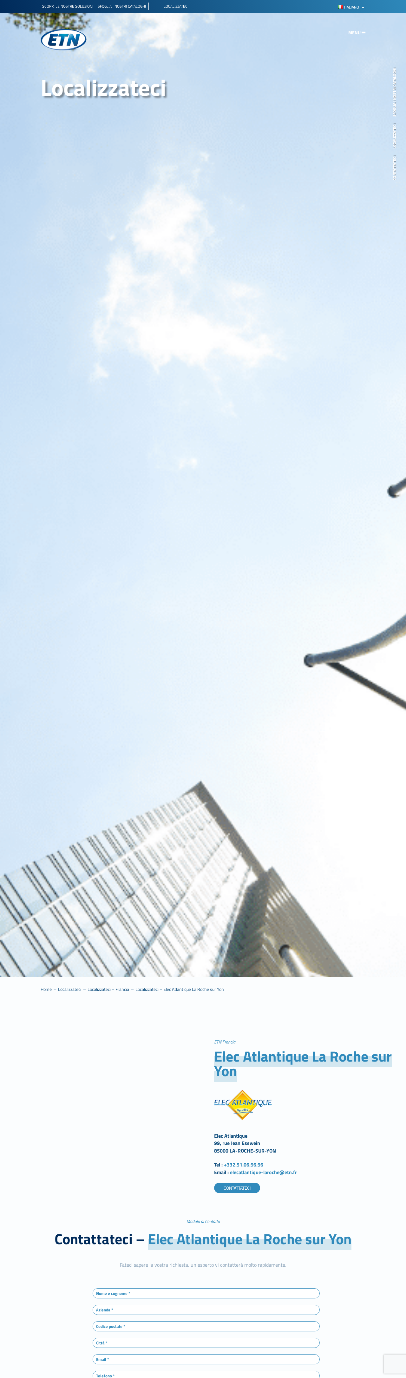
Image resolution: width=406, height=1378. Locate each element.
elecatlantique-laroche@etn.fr (263, 1172)
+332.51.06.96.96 (244, 1164)
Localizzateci (394, 136)
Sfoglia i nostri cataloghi (394, 92)
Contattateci (394, 168)
